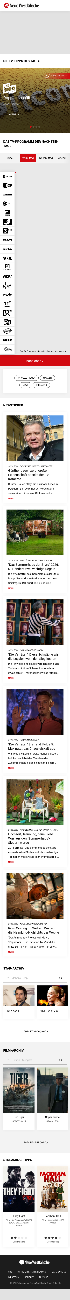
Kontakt (29, 1277)
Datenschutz (59, 1272)
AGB (10, 1272)
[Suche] (63, 978)
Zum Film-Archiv (34, 1142)
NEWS (25, 385)
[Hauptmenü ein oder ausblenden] (63, 5)
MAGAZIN (47, 378)
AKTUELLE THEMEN (26, 378)
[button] (31, 127)
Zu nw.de (43, 1277)
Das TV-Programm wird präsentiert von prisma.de (42, 351)
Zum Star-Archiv (34, 1031)
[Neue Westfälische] (22, 5)
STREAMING (41, 385)
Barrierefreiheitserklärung (31, 1272)
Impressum (13, 1277)
